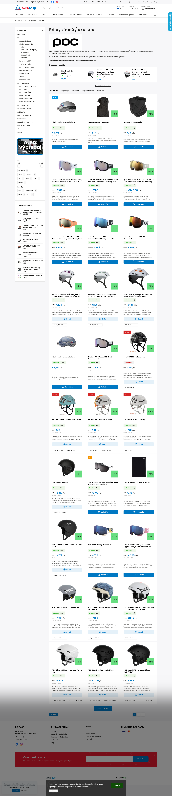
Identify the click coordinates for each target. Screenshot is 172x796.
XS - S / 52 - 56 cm (59, 325)
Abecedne (100, 91)
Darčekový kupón (23, 125)
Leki (21, 190)
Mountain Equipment (24, 115)
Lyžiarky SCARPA (25, 61)
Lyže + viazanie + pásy (29, 50)
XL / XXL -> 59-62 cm (60, 513)
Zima (19, 38)
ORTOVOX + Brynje (24, 109)
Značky (20, 132)
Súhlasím (117, 785)
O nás (88, 730)
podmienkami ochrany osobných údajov (58, 761)
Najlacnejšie (65, 91)
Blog (155, 2)
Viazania (24, 58)
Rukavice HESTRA (25, 70)
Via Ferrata (21, 119)
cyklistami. (65, 53)
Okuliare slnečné (25, 99)
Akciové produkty (23, 129)
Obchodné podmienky (111, 2)
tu (90, 787)
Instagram (57, 1)
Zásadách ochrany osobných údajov (19, 787)
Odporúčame (54, 91)
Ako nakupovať (91, 733)
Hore (54, 715)
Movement (31, 190)
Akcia (21, 174)
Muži (28, 178)
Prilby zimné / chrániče (27, 86)
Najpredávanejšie (88, 91)
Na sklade (23, 170)
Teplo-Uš (22, 76)
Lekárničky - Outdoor (25, 122)
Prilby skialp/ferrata (26, 92)
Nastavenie (53, 791)
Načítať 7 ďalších (102, 708)
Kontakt (53, 731)
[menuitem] (20, 14)
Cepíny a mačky (25, 64)
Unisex (22, 183)
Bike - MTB (21, 35)
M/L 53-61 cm (71, 450)
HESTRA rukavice (23, 105)
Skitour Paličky (26, 52)
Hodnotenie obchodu (94, 736)
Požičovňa (21, 112)
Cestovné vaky (24, 73)
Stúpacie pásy (26, 55)
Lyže (22, 47)
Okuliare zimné (24, 95)
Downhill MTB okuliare (27, 102)
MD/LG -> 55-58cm (59, 638)
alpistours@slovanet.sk (23, 737)
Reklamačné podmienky (145, 2)
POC (30, 194)
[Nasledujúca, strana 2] (139, 714)
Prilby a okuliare (23, 83)
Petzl (22, 194)
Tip (21, 178)
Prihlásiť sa (141, 759)
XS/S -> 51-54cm (130, 638)
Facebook (52, 1)
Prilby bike (23, 89)
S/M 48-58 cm (129, 387)
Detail (68, 319)
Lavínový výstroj (25, 41)
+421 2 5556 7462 (21, 740)
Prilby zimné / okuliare (27, 67)
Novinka (31, 174)
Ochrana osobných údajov (128, 2)
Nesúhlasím (24, 790)
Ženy (36, 178)
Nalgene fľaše (24, 79)
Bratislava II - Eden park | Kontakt (93, 2)
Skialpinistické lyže (26, 44)
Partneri (89, 739)
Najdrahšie (76, 91)
